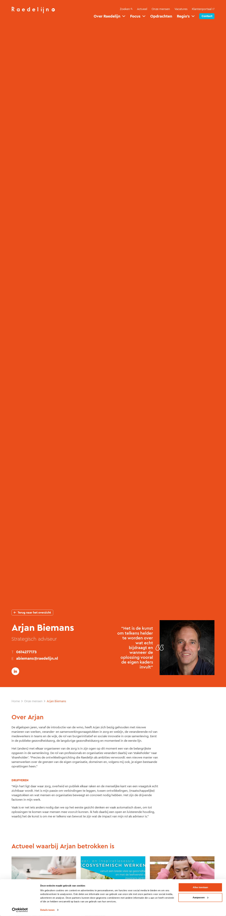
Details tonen (47, 910)
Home (16, 701)
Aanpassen (199, 897)
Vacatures (180, 9)
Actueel (142, 9)
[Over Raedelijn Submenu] (124, 16)
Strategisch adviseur (34, 638)
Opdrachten (161, 16)
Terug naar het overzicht (34, 612)
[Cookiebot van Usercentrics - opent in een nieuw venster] (19, 910)
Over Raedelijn (107, 16)
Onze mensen (161, 9)
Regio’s (183, 16)
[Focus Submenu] (144, 16)
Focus (135, 16)
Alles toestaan (200, 887)
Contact (207, 16)
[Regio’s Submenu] (193, 16)
